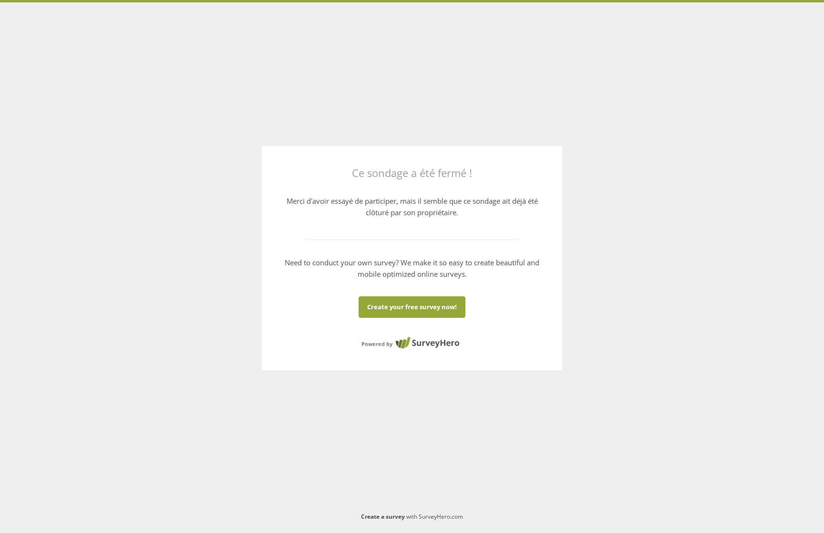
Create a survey (383, 516)
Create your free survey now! (412, 307)
